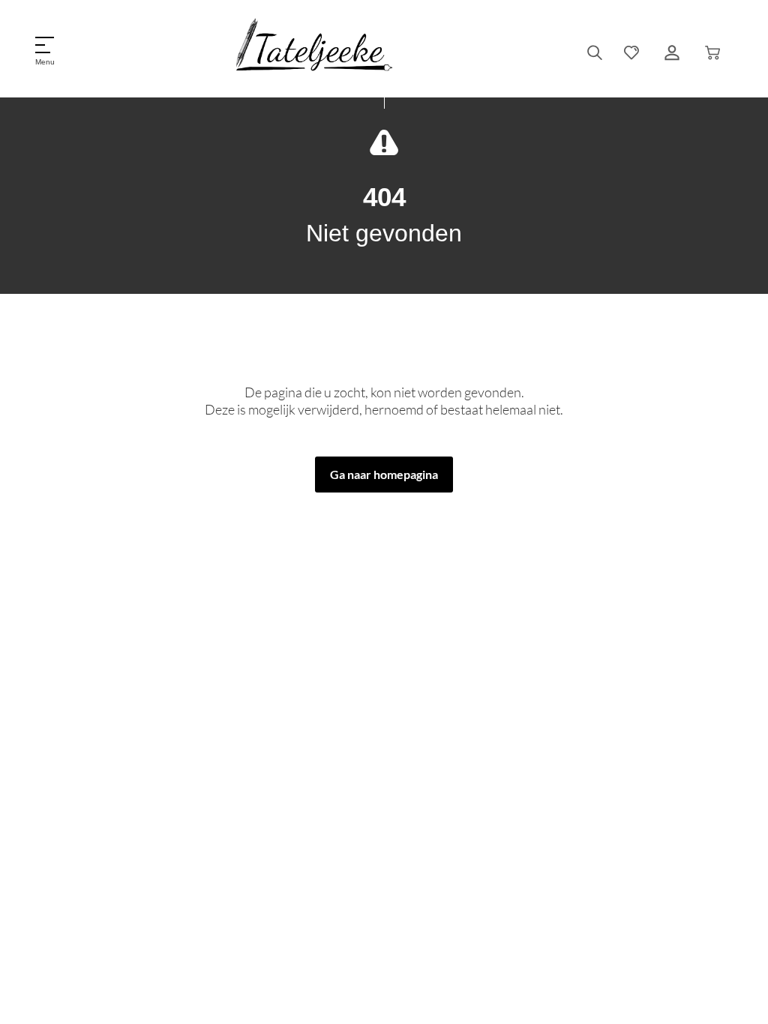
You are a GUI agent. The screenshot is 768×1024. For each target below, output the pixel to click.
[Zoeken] (594, 52)
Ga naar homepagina (384, 474)
